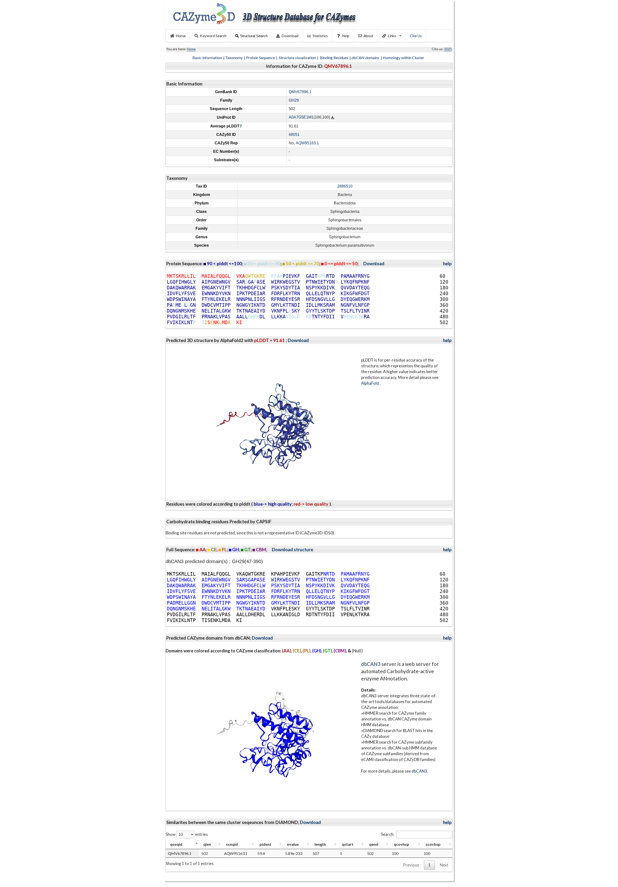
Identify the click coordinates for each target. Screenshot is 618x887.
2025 (448, 49)
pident (265, 844)
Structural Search (253, 36)
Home (181, 36)
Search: (387, 834)
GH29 (294, 100)
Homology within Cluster (404, 57)
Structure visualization (297, 57)
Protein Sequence (260, 57)
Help (345, 36)
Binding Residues (334, 57)
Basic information (207, 57)
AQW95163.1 (307, 143)
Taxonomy (234, 57)
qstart (347, 844)
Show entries (187, 834)
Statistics (320, 36)
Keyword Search (213, 36)
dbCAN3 (370, 664)
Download (289, 36)
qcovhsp (401, 844)
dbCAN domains (365, 57)
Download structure (292, 549)
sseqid (232, 844)
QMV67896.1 (300, 92)
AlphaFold (370, 383)
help (447, 263)
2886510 (344, 186)
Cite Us (416, 36)
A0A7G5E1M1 (301, 117)
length (320, 844)
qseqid (176, 844)
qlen (207, 844)
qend (373, 844)
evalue (293, 844)
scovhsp (433, 844)
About (368, 36)
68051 (294, 135)
